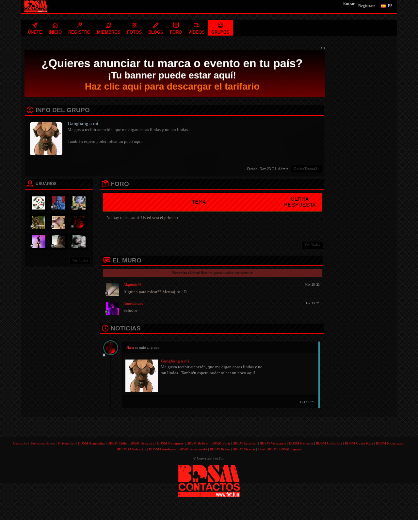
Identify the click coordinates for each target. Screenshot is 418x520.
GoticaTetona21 (306, 169)
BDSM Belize (220, 449)
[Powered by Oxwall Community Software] (209, 480)
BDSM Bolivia (197, 443)
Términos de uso (43, 443)
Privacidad (66, 443)
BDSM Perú (220, 443)
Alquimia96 (132, 285)
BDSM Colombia (329, 443)
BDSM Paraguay (170, 443)
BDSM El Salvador (131, 449)
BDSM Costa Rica (359, 443)
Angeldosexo (133, 303)
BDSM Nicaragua (390, 443)
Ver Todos (80, 260)
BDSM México (244, 449)
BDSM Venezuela (273, 443)
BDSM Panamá (301, 443)
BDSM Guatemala (192, 449)
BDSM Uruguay (141, 443)
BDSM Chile (117, 443)
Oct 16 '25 (307, 402)
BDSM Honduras (162, 449)
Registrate (366, 6)
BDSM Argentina (91, 443)
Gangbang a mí (83, 123)
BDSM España (290, 449)
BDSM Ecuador (245, 443)
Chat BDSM (267, 449)
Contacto (20, 443)
